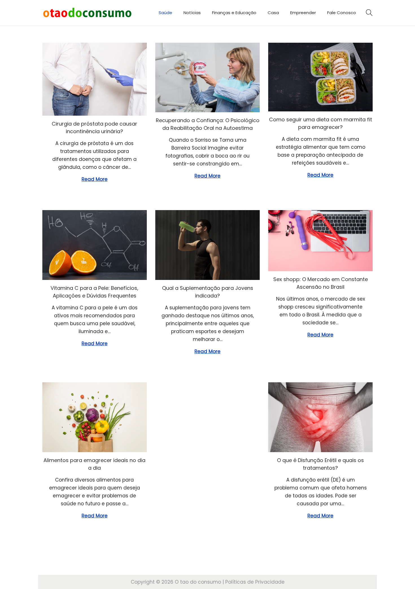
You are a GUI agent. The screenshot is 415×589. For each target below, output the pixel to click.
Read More (95, 179)
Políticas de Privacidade (255, 582)
